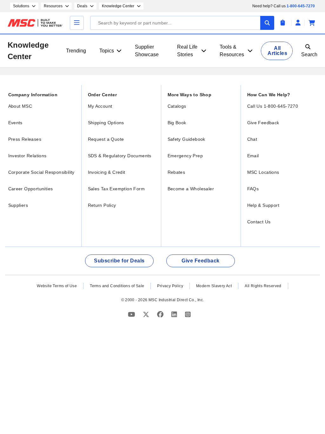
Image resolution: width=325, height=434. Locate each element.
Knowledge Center (28, 51)
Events (15, 122)
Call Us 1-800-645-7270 (272, 106)
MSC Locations (263, 172)
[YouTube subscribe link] (132, 314)
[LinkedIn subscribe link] (175, 314)
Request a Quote (106, 139)
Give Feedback (263, 122)
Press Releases (25, 139)
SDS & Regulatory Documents (119, 155)
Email (253, 155)
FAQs (253, 188)
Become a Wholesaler (191, 188)
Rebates (176, 172)
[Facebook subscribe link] (161, 314)
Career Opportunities (30, 188)
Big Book (177, 122)
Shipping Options (106, 122)
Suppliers (18, 205)
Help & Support (263, 205)
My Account (100, 106)
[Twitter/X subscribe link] (147, 314)
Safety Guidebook (186, 139)
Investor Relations (27, 155)
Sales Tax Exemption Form (116, 188)
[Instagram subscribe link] (188, 314)
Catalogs (177, 106)
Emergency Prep (185, 155)
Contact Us (259, 221)
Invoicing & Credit (106, 172)
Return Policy (102, 205)
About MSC (20, 106)
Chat (252, 139)
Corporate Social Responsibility (41, 172)
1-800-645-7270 (301, 6)
